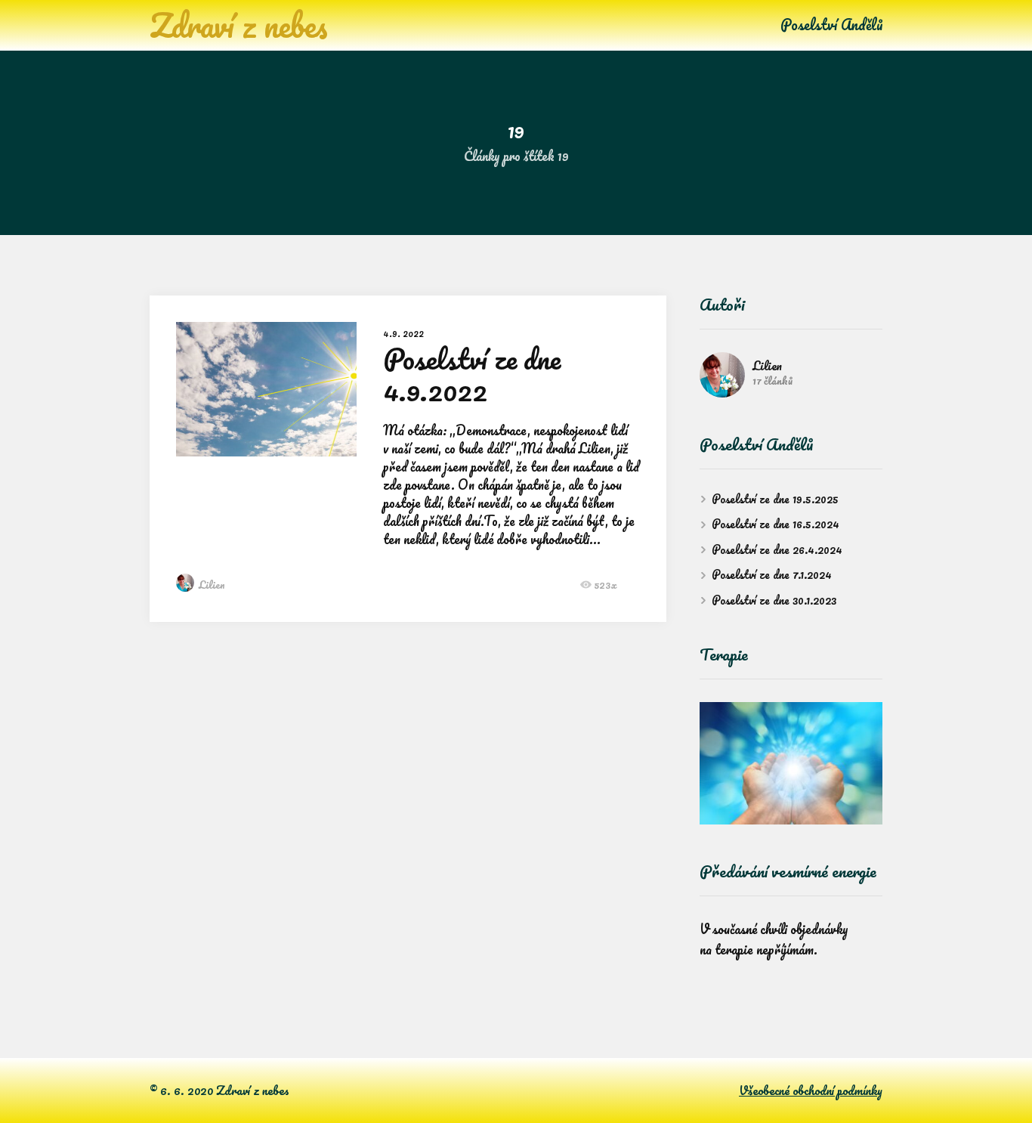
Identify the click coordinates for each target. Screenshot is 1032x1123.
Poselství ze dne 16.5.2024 (775, 524)
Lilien (212, 584)
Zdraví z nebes (239, 25)
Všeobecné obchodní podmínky (810, 1090)
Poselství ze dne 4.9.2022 (472, 374)
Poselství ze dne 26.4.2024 (777, 549)
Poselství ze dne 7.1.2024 (772, 574)
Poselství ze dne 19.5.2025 (775, 499)
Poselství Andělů (831, 24)
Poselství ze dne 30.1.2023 (774, 600)
